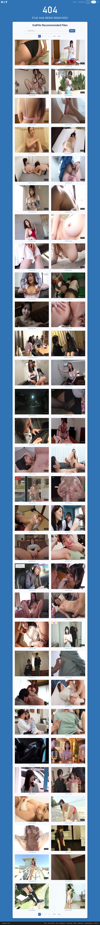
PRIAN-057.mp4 (32, 241)
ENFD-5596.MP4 (32, 153)
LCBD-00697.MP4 (32, 852)
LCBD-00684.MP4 (68, 823)
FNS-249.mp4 (68, 502)
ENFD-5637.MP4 (32, 124)
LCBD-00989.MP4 (68, 153)
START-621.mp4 (32, 648)
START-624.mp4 (32, 415)
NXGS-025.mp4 (68, 473)
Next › (59, 36)
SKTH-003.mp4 (68, 561)
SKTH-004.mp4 (32, 590)
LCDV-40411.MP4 (68, 95)
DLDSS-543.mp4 (68, 415)
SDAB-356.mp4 (68, 590)
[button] (98, 2)
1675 (54, 36)
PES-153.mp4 (32, 764)
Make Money (81, 2)
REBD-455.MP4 (68, 910)
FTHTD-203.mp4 (68, 299)
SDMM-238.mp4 (32, 793)
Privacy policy (69, 923)
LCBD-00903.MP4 (32, 881)
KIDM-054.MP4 (32, 910)
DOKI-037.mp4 (68, 444)
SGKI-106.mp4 (32, 502)
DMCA (75, 923)
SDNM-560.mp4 (68, 706)
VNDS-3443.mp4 (68, 386)
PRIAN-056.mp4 (32, 328)
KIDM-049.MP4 (68, 881)
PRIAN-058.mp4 (32, 270)
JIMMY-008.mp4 (32, 619)
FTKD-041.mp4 (32, 677)
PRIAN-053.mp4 (68, 212)
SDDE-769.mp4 (68, 793)
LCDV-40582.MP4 (32, 66)
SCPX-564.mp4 (68, 619)
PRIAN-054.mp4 (68, 241)
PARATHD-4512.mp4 (68, 357)
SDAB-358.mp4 (68, 532)
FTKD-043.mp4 (68, 328)
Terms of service (51, 923)
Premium (75, 2)
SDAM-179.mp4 (68, 648)
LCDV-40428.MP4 (32, 823)
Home (45, 923)
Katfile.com (4, 923)
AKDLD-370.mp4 (32, 735)
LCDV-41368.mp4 (32, 212)
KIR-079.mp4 (32, 444)
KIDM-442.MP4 (68, 852)
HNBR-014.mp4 (32, 532)
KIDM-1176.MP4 (68, 124)
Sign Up (93, 2)
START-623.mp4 (68, 764)
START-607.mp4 (32, 706)
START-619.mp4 (68, 677)
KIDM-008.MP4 (32, 95)
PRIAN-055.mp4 (68, 270)
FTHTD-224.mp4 (32, 299)
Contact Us (96, 923)
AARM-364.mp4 (68, 735)
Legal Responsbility (88, 923)
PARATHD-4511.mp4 (32, 357)
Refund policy (62, 923)
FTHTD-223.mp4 (32, 386)
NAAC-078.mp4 (68, 66)
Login (88, 2)
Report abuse (80, 923)
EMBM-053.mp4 (32, 561)
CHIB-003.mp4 (68, 182)
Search (72, 30)
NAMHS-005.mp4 (32, 182)
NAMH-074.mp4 (32, 473)
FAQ (57, 923)
